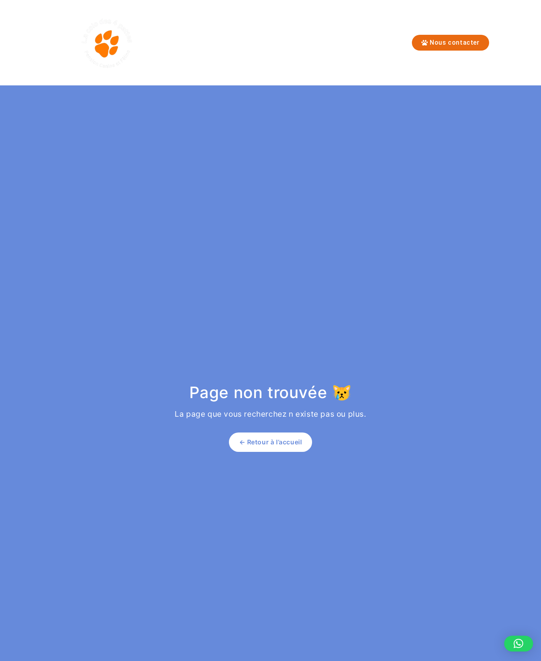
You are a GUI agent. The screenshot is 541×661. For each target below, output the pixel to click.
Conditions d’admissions (346, 42)
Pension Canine (264, 42)
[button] (518, 644)
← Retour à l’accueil (270, 442)
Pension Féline (198, 42)
